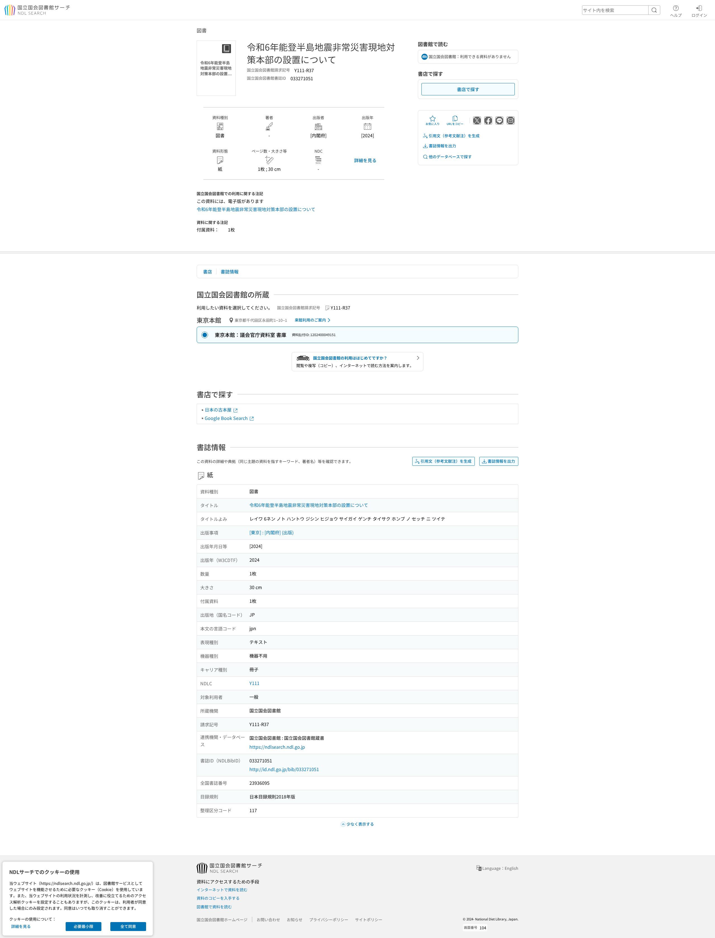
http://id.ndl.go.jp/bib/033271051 (284, 769)
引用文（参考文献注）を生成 (454, 135)
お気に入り (433, 124)
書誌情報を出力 (442, 145)
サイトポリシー (368, 919)
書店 (207, 271)
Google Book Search (227, 418)
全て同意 (128, 926)
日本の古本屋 (219, 409)
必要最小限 (83, 926)
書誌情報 (230, 271)
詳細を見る (365, 160)
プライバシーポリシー (328, 919)
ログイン (699, 15)
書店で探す (468, 89)
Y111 (254, 683)
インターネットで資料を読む (222, 889)
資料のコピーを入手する (218, 898)
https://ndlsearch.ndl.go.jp (277, 746)
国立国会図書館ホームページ (222, 919)
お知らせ (294, 919)
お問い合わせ (268, 919)
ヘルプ (676, 15)
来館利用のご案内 (310, 320)
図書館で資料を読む (214, 906)
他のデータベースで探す (450, 156)
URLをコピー (455, 124)
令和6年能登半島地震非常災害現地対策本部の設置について (256, 209)
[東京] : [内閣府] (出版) (271, 532)
